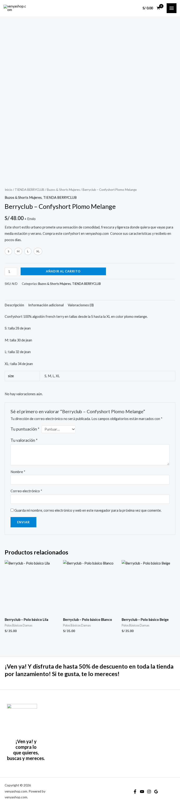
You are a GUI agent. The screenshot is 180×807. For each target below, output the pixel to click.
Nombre (18, 472)
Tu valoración (24, 440)
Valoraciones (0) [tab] (81, 305)
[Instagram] (149, 791)
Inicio (8, 190)
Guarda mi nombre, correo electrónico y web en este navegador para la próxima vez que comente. (87, 510)
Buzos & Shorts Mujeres (63, 190)
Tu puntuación (25, 429)
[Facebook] (135, 791)
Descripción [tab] (14, 305)
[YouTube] (142, 791)
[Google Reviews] (156, 791)
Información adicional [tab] (46, 305)
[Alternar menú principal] (171, 8)
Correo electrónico (26, 491)
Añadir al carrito (63, 271)
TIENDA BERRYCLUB (29, 190)
